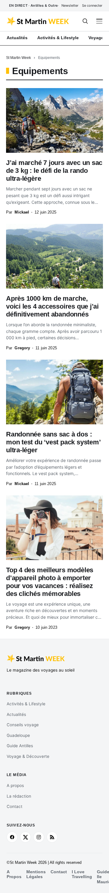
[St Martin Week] (38, 21)
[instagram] (38, 837)
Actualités (16, 714)
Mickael (22, 212)
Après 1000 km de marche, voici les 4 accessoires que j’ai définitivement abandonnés (52, 306)
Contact (14, 806)
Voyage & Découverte (28, 756)
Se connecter (92, 5)
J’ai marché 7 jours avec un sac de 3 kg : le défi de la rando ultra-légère (54, 170)
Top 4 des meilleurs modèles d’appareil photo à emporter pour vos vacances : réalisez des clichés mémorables (49, 581)
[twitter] (25, 837)
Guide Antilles (20, 745)
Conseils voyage (23, 724)
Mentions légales (36, 874)
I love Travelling (82, 874)
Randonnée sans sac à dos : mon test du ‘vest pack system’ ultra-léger (53, 442)
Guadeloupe (18, 735)
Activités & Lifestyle (26, 703)
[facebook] (12, 837)
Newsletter (69, 5)
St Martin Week (18, 58)
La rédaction (19, 796)
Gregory (22, 348)
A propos (15, 785)
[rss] (52, 837)
